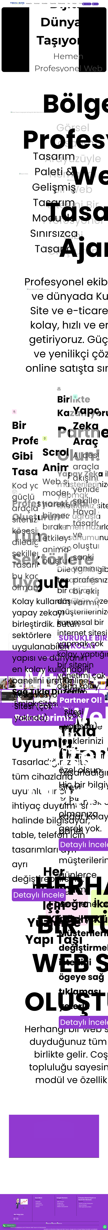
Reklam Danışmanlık (62, 1206)
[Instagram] (14, 1219)
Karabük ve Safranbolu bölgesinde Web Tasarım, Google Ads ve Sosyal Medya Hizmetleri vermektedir (70, 1229)
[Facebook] (17, 1219)
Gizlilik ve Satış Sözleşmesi (86, 1203)
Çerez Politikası (83, 1205)
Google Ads (60, 1203)
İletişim (38, 1206)
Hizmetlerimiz (39, 1205)
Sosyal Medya (60, 1205)
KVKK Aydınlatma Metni (85, 1207)
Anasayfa (38, 1201)
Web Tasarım (60, 1201)
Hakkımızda (39, 1203)
